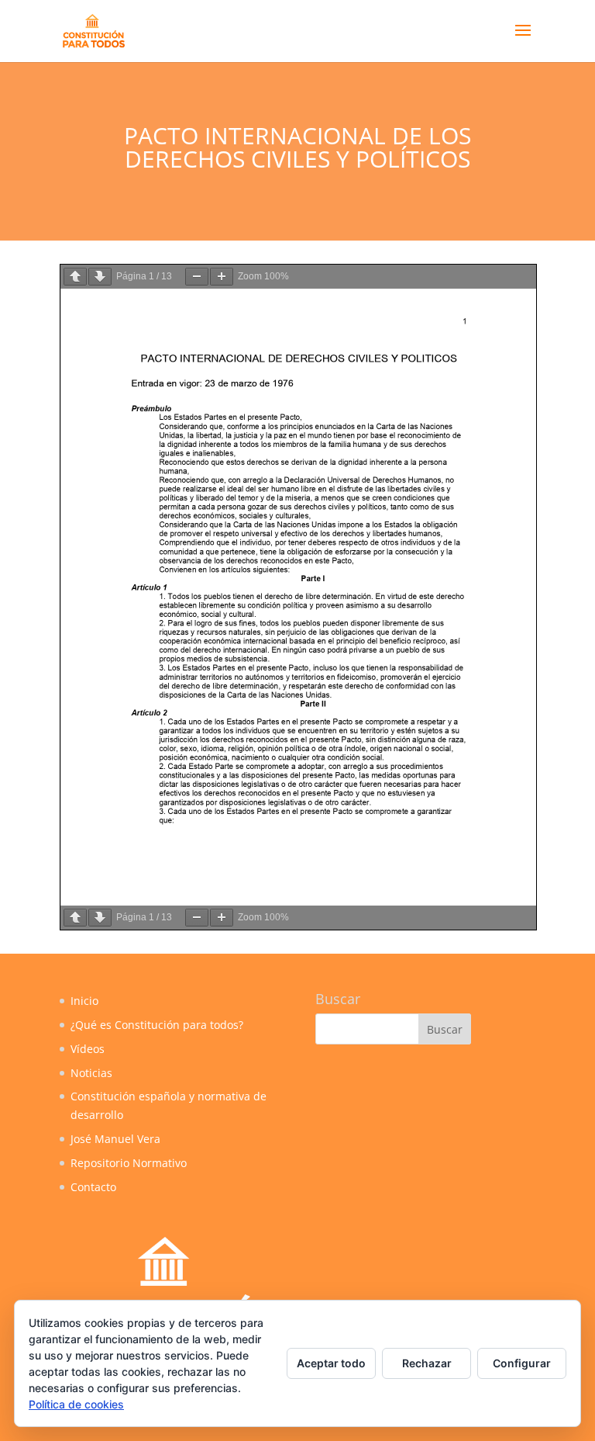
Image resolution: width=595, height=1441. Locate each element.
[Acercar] (221, 277)
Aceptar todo (331, 1363)
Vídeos (88, 1048)
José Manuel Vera (115, 1138)
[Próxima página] (100, 277)
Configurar (522, 1363)
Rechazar (427, 1363)
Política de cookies (76, 1404)
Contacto (93, 1186)
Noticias (91, 1072)
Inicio (84, 1000)
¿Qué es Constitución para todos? (157, 1024)
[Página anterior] (75, 277)
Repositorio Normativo (129, 1162)
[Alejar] (196, 277)
